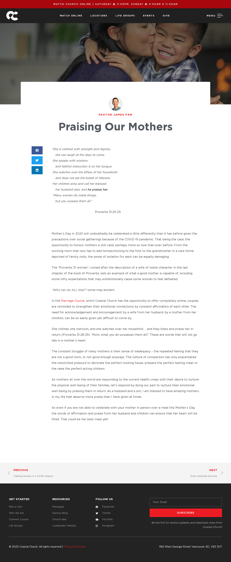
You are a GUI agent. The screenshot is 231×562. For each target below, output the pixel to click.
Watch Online (71, 16)
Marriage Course (72, 300)
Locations (98, 16)
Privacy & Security (75, 547)
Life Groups (125, 16)
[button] (37, 150)
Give (166, 16)
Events (149, 16)
